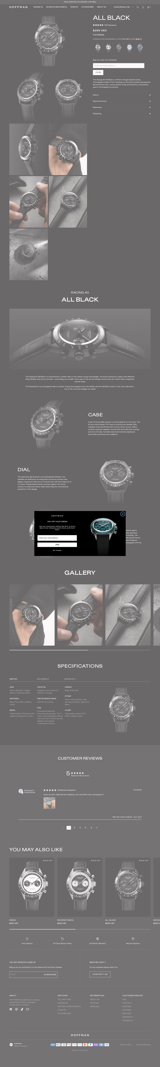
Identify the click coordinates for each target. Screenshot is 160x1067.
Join (57, 545)
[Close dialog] (123, 514)
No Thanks (57, 550)
